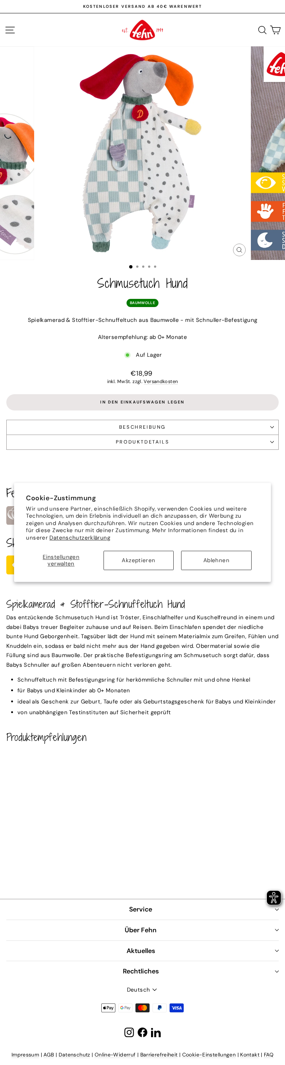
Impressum (25, 1054)
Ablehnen (216, 560)
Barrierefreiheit (159, 1054)
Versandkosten (161, 381)
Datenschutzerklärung (79, 537)
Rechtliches (141, 971)
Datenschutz (74, 1054)
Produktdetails (142, 442)
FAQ (268, 1054)
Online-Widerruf (115, 1054)
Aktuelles (141, 951)
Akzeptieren (138, 560)
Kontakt (249, 1054)
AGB (48, 1054)
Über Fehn (141, 930)
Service (140, 909)
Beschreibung (142, 427)
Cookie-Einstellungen (209, 1054)
